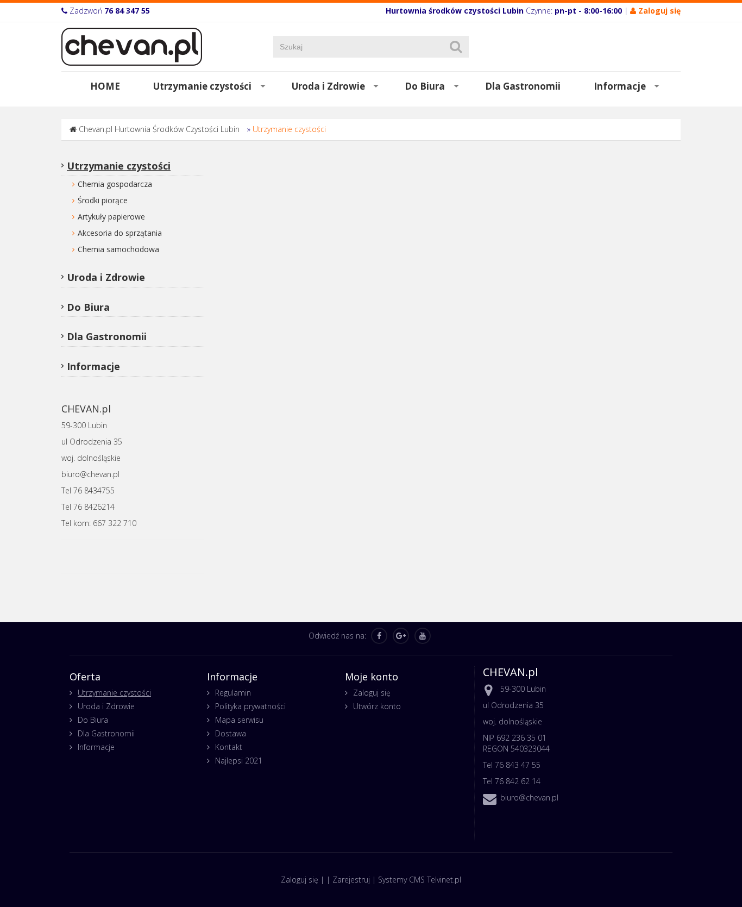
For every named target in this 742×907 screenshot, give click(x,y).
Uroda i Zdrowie (328, 86)
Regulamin (233, 692)
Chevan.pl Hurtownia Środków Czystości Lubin (159, 129)
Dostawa (230, 733)
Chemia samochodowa (118, 249)
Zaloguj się (372, 692)
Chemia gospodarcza (115, 184)
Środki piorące (103, 200)
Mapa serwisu (239, 720)
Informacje (620, 86)
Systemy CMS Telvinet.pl (419, 879)
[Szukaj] (456, 47)
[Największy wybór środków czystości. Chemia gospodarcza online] (131, 46)
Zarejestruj (351, 879)
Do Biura (425, 86)
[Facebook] (379, 636)
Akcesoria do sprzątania (120, 233)
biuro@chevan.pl (529, 797)
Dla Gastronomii (523, 86)
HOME (105, 86)
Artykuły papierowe (111, 216)
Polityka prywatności (250, 706)
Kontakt (228, 747)
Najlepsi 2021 (238, 760)
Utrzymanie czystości (202, 86)
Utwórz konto (377, 706)
